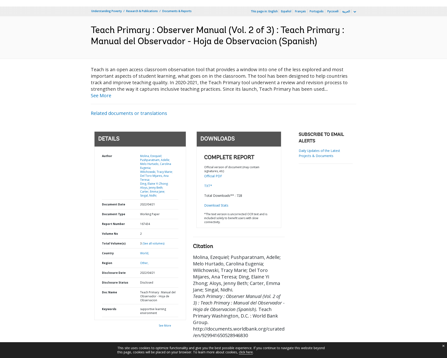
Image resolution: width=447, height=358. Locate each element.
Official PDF (213, 176)
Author (107, 156)
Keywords (109, 309)
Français (300, 11)
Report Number (113, 224)
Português (317, 11)
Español (286, 11)
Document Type (113, 214)
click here (246, 352)
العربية (346, 11)
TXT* (208, 186)
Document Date (113, 204)
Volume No (110, 234)
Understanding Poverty (106, 11)
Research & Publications (142, 11)
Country (108, 253)
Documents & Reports (177, 11)
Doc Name (109, 292)
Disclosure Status (115, 282)
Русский (333, 11)
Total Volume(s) (113, 243)
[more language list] (354, 11)
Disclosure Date (114, 273)
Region (107, 263)
